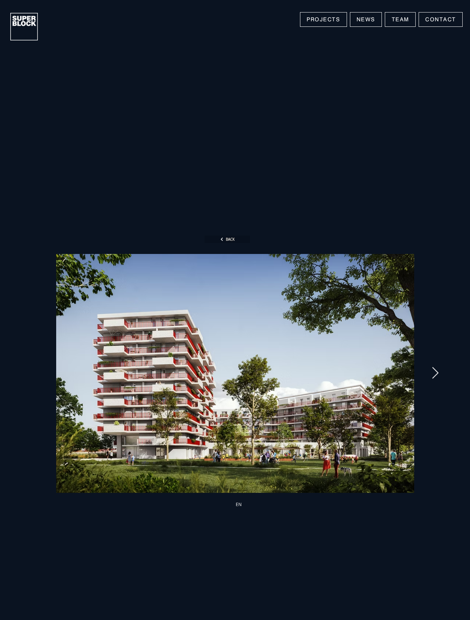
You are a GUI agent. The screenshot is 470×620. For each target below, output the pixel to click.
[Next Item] (435, 373)
